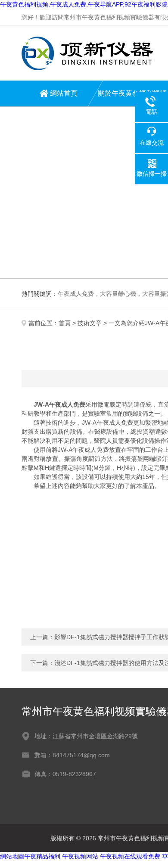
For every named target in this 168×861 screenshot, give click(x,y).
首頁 (65, 323)
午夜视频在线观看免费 (130, 856)
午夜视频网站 (80, 856)
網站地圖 (12, 856)
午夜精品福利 (42, 856)
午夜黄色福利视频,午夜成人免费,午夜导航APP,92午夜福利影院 (84, 4)
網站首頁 (64, 93)
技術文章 (90, 323)
